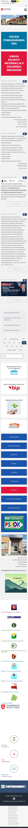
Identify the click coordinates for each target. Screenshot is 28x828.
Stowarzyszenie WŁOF (6, 703)
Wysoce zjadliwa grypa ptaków (12, 325)
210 (9, 342)
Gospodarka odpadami (14, 446)
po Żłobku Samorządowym (19, 560)
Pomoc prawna (14, 481)
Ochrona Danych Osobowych (14, 499)
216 (16, 346)
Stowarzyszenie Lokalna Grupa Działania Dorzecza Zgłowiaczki (14, 651)
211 (14, 342)
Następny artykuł (12, 350)
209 (4, 342)
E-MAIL (3, 760)
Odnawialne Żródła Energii (14, 400)
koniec (20, 350)
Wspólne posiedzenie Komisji (11, 330)
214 (7, 346)
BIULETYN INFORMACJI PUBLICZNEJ (14, 384)
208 (23, 339)
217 (21, 346)
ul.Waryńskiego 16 (22, 562)
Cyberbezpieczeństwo (14, 508)
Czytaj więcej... (16, 204)
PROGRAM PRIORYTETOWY (14, 367)
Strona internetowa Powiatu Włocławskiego (12, 661)
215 (12, 346)
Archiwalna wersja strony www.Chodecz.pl (14, 801)
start (5, 339)
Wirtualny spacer (22, 558)
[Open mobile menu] (25, 9)
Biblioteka (14, 490)
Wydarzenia (14, 454)
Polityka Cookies (18, 796)
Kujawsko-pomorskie (21, 566)
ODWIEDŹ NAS (4, 774)
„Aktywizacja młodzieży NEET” (12, 312)
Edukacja (14, 463)
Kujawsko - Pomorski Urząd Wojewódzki (11, 671)
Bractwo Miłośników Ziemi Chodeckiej (10, 612)
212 (19, 342)
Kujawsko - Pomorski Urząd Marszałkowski (12, 681)
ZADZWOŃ (3, 745)
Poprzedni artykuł (14, 339)
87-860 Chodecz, (22, 564)
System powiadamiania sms (14, 40)
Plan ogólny (14, 472)
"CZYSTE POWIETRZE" (14, 368)
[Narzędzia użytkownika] (25, 81)
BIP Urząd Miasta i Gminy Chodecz (9, 692)
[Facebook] (14, 798)
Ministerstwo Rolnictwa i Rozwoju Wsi (11, 630)
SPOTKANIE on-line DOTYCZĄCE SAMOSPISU (12, 319)
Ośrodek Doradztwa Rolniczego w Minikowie (12, 641)
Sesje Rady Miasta (14, 437)
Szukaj (26, 5)
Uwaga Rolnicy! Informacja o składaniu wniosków (14, 63)
